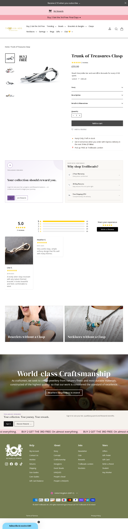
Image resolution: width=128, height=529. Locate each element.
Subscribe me (80, 293)
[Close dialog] (93, 231)
